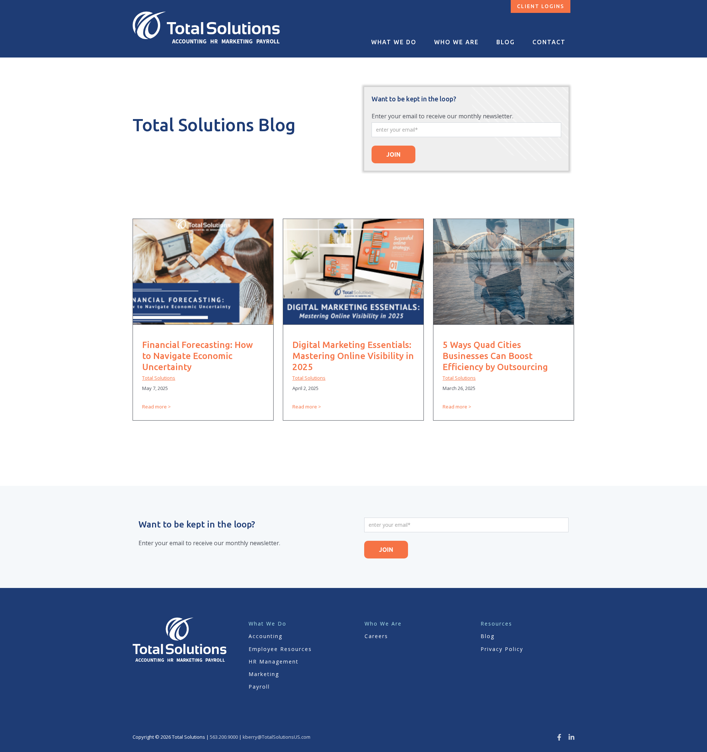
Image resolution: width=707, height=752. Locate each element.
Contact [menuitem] (549, 42)
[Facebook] (559, 737)
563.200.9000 (224, 737)
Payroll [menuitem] (259, 686)
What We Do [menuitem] (393, 42)
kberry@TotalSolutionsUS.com (276, 737)
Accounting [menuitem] (265, 636)
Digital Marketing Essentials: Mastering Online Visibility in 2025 (353, 356)
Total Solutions (158, 378)
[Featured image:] (203, 322)
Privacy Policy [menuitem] (502, 648)
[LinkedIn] (571, 737)
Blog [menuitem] (505, 42)
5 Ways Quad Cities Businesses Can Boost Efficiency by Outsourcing (495, 356)
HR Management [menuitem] (274, 661)
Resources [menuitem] (496, 623)
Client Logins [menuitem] (540, 6)
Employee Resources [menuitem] (280, 648)
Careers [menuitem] (376, 636)
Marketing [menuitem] (264, 674)
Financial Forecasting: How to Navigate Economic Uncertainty (197, 356)
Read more (154, 406)
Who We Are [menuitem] (456, 42)
